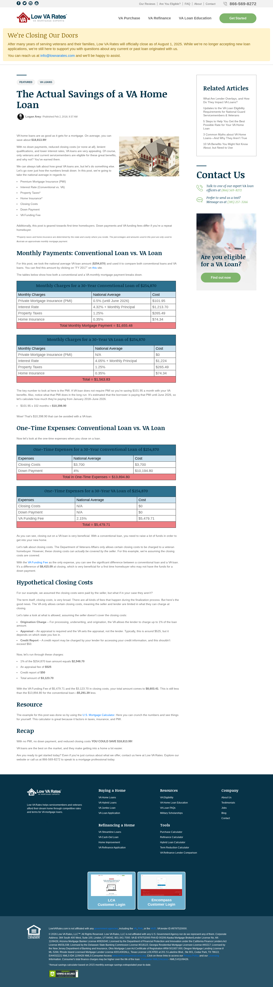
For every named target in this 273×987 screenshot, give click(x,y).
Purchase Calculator (171, 832)
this (94, 267)
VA (135, 928)
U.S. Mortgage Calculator (98, 715)
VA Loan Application (109, 813)
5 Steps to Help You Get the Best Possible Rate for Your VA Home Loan (224, 125)
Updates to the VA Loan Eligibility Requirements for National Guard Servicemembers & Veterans (224, 112)
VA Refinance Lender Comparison (178, 852)
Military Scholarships (171, 813)
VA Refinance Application (112, 847)
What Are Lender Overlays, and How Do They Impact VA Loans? (226, 100)
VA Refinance (159, 18)
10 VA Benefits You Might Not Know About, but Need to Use (225, 145)
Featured (25, 82)
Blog (223, 813)
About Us (226, 797)
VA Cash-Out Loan (109, 837)
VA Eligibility (166, 797)
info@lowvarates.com (57, 56)
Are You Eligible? (170, 3)
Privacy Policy (191, 955)
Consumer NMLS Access (154, 959)
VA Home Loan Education (174, 802)
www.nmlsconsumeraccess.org (129, 955)
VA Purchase (129, 18)
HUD (153, 928)
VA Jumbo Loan (107, 807)
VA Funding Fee (38, 562)
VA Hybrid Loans (108, 802)
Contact (210, 3)
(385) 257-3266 (237, 202)
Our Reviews (147, 3)
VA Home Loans (107, 797)
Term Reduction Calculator (174, 847)
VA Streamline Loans (110, 832)
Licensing (213, 955)
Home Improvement (109, 842)
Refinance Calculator (171, 837)
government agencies (106, 928)
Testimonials (228, 802)
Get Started (237, 18)
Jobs (224, 807)
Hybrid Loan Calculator (172, 842)
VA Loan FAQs (167, 807)
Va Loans (46, 82)
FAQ (187, 3)
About (198, 3)
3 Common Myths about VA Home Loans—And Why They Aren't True (225, 136)
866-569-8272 (243, 3)
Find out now (221, 277)
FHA (140, 928)
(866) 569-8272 (231, 190)
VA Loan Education (195, 18)
